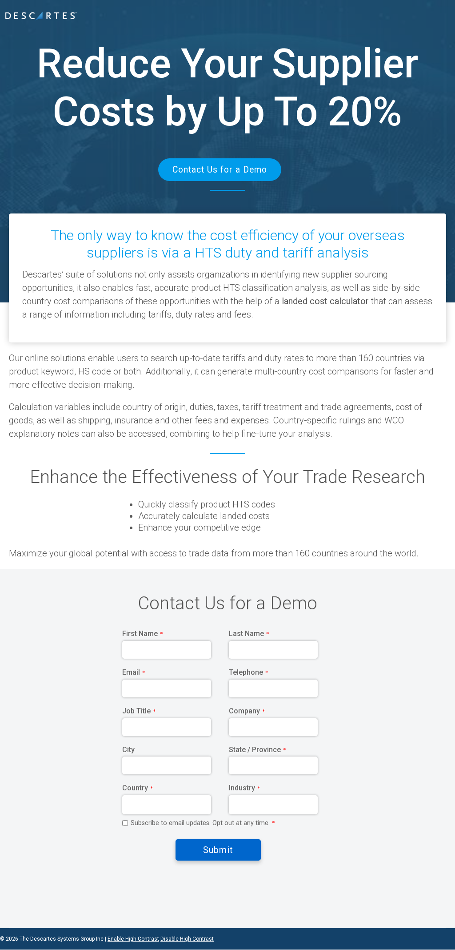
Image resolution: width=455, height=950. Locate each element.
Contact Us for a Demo (417, 11)
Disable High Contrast (187, 939)
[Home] (41, 16)
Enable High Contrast (133, 939)
